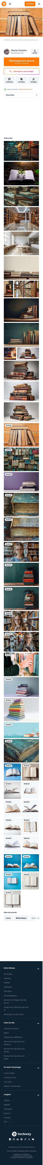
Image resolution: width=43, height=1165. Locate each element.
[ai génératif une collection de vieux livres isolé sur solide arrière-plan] (15, 383)
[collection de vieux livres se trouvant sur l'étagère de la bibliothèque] (21, 464)
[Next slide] (33, 1075)
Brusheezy (8, 1131)
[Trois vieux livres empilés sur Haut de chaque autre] (21, 780)
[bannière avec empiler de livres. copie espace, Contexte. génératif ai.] (21, 512)
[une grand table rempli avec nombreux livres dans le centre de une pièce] (21, 242)
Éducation (8, 1148)
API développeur (10, 1152)
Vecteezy (7, 1135)
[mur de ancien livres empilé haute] (21, 489)
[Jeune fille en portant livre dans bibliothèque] (21, 582)
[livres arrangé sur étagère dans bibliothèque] (16, 305)
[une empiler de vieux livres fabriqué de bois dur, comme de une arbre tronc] (21, 195)
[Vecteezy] (3, 3)
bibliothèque (21, 1075)
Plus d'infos (10, 94)
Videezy (7, 1139)
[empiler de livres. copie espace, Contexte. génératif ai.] (21, 739)
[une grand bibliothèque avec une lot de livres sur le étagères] (21, 217)
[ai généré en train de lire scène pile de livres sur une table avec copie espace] (21, 266)
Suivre (35, 53)
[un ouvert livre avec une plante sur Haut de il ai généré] (21, 172)
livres (8, 1075)
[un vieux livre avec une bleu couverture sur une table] (21, 534)
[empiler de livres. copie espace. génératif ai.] (21, 717)
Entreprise (8, 1144)
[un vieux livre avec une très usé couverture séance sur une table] (21, 559)
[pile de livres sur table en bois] (21, 604)
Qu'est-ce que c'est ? (25, 89)
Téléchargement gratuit (21, 61)
